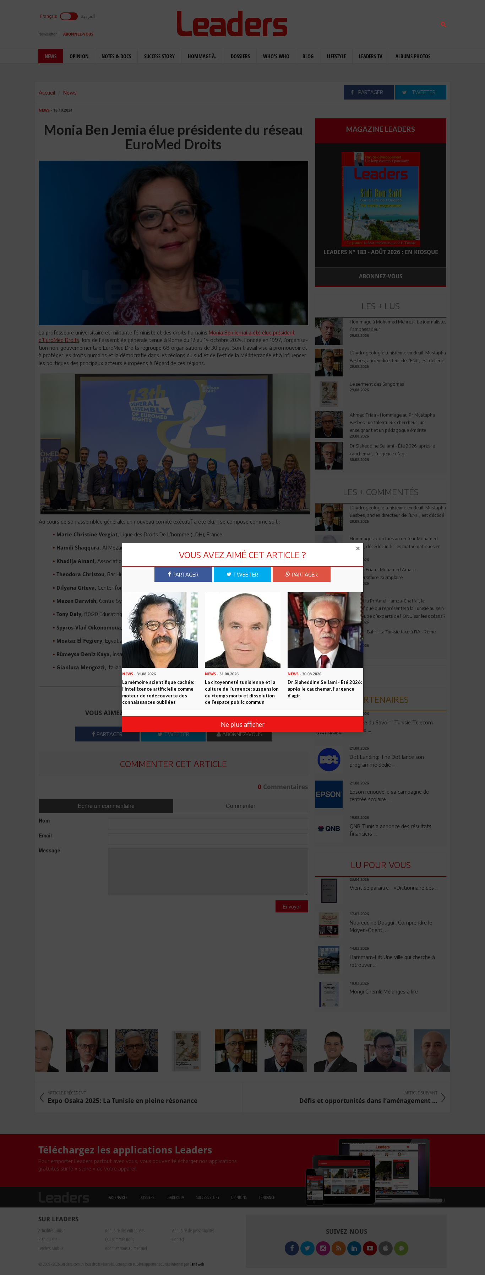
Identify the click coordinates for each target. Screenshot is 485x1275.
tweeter (244, 574)
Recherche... (332, 22)
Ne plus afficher (243, 724)
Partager (184, 574)
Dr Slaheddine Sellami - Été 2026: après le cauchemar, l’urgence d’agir (325, 688)
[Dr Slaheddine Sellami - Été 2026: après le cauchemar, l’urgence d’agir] (325, 629)
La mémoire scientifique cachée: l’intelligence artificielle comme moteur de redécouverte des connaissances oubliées (158, 692)
